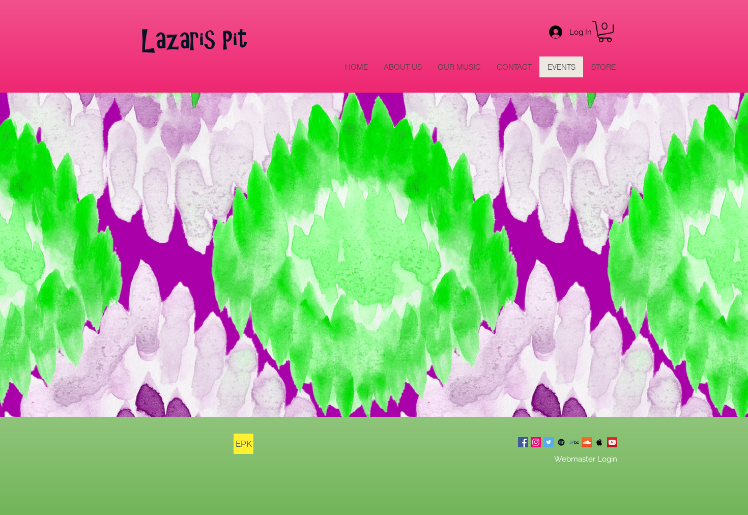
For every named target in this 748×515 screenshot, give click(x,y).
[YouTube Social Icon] (612, 442)
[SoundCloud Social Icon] (587, 442)
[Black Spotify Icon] (561, 442)
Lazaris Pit (195, 40)
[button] (605, 31)
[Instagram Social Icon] (536, 442)
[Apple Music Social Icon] (599, 442)
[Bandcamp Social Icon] (574, 442)
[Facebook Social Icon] (523, 442)
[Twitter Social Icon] (548, 442)
